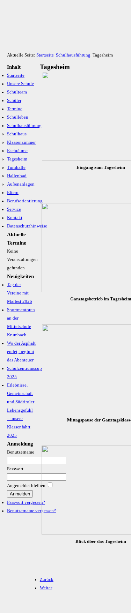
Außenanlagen (21, 184)
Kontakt (14, 217)
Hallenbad (17, 175)
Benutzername (20, 452)
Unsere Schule (20, 83)
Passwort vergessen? (26, 502)
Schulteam (17, 92)
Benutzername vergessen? (31, 510)
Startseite (45, 55)
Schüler (14, 100)
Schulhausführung (73, 55)
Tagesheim (17, 159)
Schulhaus (17, 134)
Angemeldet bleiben (26, 485)
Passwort (15, 468)
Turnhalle (16, 167)
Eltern (13, 192)
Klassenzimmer (21, 142)
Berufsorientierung (25, 201)
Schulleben (17, 117)
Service (14, 209)
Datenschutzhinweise (27, 226)
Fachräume (17, 150)
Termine (14, 108)
